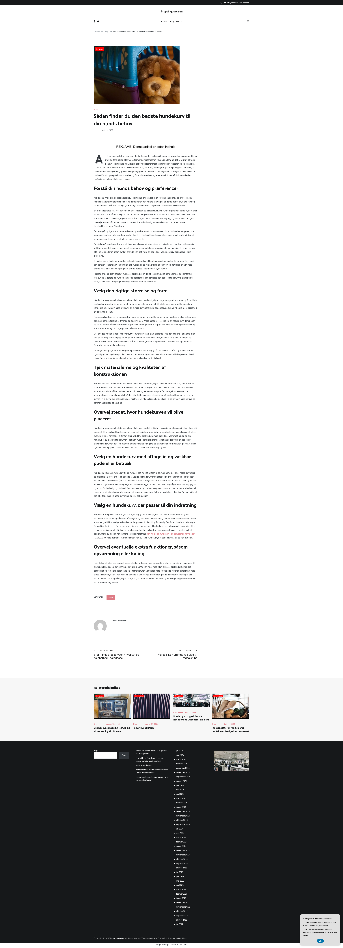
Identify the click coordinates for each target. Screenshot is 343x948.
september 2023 (183, 863)
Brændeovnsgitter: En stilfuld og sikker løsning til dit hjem (112, 729)
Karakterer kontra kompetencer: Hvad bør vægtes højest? (152, 778)
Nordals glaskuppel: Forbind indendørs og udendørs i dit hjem (191, 718)
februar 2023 (181, 894)
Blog (172, 21)
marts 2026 (181, 759)
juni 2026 (180, 755)
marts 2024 (181, 837)
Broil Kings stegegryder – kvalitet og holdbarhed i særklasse (116, 655)
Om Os (179, 21)
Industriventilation (143, 728)
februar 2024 (181, 842)
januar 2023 (181, 898)
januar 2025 (181, 807)
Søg (96, 750)
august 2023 (181, 868)
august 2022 (181, 920)
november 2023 (183, 855)
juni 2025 (180, 785)
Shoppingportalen (171, 11)
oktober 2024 (182, 820)
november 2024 (183, 816)
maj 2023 (180, 881)
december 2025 (183, 768)
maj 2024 (180, 833)
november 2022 (183, 907)
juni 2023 (180, 876)
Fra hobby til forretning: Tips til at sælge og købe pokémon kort (150, 759)
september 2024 (183, 824)
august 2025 (181, 781)
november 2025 (183, 772)
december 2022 (183, 902)
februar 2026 (181, 764)
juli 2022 (179, 924)
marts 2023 (181, 889)
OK (320, 941)
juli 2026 (179, 751)
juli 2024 (179, 829)
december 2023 (183, 850)
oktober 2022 (182, 911)
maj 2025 (180, 790)
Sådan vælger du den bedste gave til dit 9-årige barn (151, 752)
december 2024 (183, 811)
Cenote (151, 938)
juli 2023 (179, 872)
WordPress (182, 938)
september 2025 (183, 777)
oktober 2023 (182, 859)
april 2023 (180, 885)
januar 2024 (181, 846)
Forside (164, 21)
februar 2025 (181, 803)
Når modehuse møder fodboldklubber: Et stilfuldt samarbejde (152, 771)
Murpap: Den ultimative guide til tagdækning (177, 655)
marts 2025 (181, 798)
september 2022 (183, 916)
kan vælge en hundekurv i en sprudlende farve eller (171, 534)
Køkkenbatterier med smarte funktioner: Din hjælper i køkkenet (230, 729)
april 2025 (180, 794)
